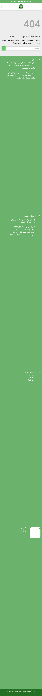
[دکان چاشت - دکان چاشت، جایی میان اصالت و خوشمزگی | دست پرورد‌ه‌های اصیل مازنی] (21, 6)
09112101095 (19, 227)
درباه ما (32, 377)
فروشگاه (32, 375)
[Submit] (4, 48)
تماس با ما (31, 380)
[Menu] (39, 6)
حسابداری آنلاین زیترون (14, 691)
